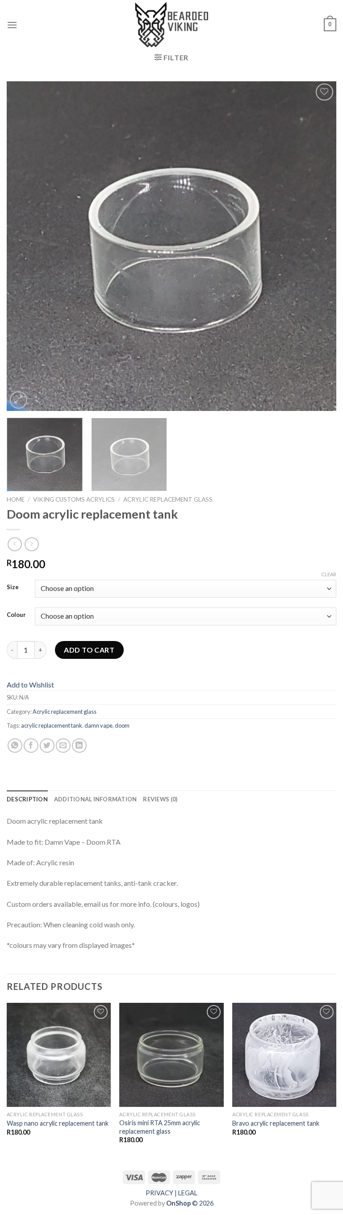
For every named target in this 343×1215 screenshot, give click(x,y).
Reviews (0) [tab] (160, 799)
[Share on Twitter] (47, 745)
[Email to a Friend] (63, 745)
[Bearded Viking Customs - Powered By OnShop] (171, 25)
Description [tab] (27, 799)
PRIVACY (159, 1193)
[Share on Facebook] (31, 745)
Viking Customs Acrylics (74, 499)
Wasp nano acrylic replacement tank (58, 1123)
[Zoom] (18, 400)
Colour (16, 615)
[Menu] (12, 25)
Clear (328, 574)
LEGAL (187, 1193)
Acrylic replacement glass (168, 499)
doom (122, 725)
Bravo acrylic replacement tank (275, 1123)
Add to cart (89, 649)
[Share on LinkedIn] (79, 745)
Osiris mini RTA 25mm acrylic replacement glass (159, 1127)
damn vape (98, 725)
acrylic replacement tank (51, 725)
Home (16, 499)
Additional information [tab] (95, 799)
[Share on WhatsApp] (15, 745)
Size (13, 587)
